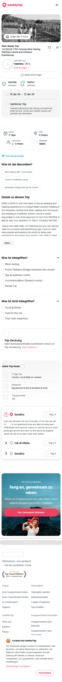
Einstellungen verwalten (18, 666)
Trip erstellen (37, 607)
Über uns (6, 621)
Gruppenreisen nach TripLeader (41, 632)
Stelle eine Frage (32, 74)
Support (6, 607)
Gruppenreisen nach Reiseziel (41, 623)
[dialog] (31, 657)
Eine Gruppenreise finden (15, 592)
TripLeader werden (40, 592)
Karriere (6, 626)
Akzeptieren (45, 673)
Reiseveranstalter (39, 597)
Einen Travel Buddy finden (15, 597)
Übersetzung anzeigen (14, 156)
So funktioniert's (10, 602)
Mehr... (7, 243)
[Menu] (57, 5)
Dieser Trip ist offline (31, 542)
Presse (5, 631)
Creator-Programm (40, 602)
